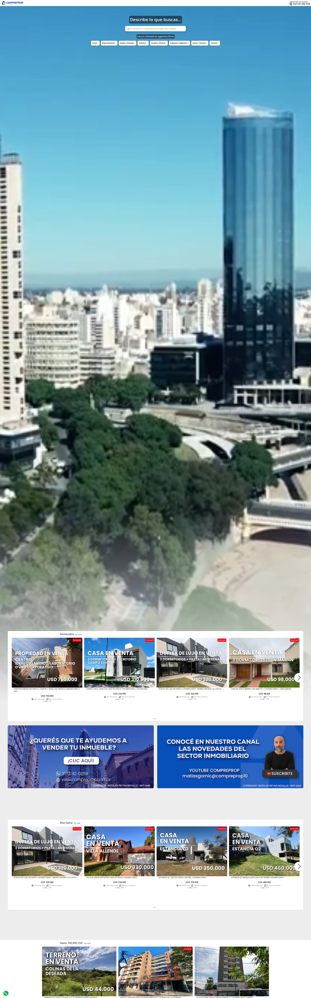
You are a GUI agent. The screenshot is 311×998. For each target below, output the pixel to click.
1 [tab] (154, 718)
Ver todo (78, 634)
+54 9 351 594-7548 (301, 4)
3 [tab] (156, 718)
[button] (95, 43)
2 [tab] (155, 718)
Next (299, 677)
